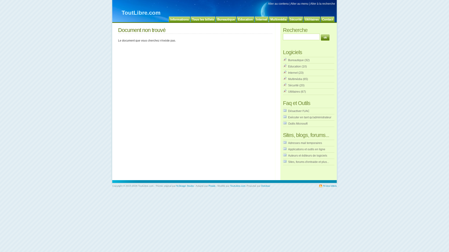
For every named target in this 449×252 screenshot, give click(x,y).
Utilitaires (294, 91)
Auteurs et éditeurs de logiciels (307, 155)
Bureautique (296, 60)
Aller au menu (299, 3)
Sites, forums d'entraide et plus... (308, 162)
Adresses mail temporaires (305, 143)
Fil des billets (330, 186)
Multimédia (295, 79)
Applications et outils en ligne (306, 149)
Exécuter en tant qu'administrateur (309, 117)
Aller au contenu (278, 3)
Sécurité (293, 85)
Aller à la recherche (322, 3)
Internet (293, 72)
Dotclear (265, 186)
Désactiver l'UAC (299, 111)
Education (294, 66)
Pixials (212, 186)
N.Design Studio (185, 186)
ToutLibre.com (141, 13)
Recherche (295, 30)
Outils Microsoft (298, 123)
